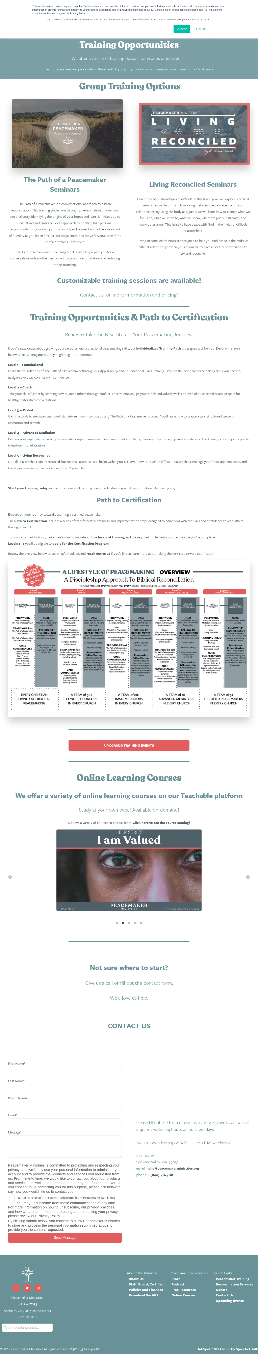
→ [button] (248, 877)
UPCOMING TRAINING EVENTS (129, 745)
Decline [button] (201, 28)
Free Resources (184, 1289)
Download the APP (144, 1295)
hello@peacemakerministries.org (173, 1168)
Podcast (178, 1284)
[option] (129, 871)
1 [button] (117, 923)
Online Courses (184, 1295)
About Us (136, 1278)
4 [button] (135, 923)
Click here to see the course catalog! (161, 822)
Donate (221, 1289)
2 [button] (123, 923)
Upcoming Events (230, 1300)
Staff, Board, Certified (146, 1284)
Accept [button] (182, 28)
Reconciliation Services (234, 1284)
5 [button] (141, 923)
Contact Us (224, 1295)
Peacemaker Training (233, 1278)
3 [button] (129, 923)
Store (176, 1278)
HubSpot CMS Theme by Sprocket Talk (227, 1348)
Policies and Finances (146, 1289)
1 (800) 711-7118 (160, 1174)
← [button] (10, 877)
